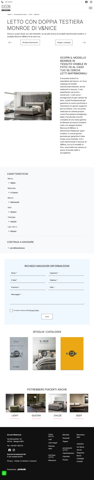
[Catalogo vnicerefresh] (16, 353)
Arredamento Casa (20, 14)
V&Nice (12, 183)
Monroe (36, 14)
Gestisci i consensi (29, 461)
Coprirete (66, 456)
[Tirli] (10, 42)
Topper (65, 441)
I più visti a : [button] (13, 227)
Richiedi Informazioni (30, 42)
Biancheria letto (80, 436)
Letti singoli (52, 443)
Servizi (79, 450)
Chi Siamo (80, 447)
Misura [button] (10, 198)
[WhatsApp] (4, 473)
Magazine (80, 453)
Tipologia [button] (11, 217)
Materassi (52, 460)
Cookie (16, 461)
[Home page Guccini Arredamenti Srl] (6, 8)
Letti (30, 14)
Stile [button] (9, 207)
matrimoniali (14, 202)
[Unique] (84, 42)
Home (9, 14)
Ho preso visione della (26, 310)
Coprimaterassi (68, 453)
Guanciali (66, 438)
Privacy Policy (34, 310)
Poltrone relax (51, 447)
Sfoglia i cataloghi (63, 42)
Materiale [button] (12, 188)
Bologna (13, 231)
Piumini (65, 460)
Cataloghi (80, 458)
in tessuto (14, 192)
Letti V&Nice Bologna (17, 248)
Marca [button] (10, 178)
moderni (13, 212)
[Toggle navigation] (90, 8)
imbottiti (13, 221)
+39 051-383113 (16, 446)
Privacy (10, 461)
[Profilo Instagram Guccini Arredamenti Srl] (91, 2)
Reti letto (66, 435)
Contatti (80, 461)
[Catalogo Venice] (72, 353)
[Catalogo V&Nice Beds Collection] (44, 353)
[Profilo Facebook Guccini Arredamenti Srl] (86, 2)
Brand (79, 456)
